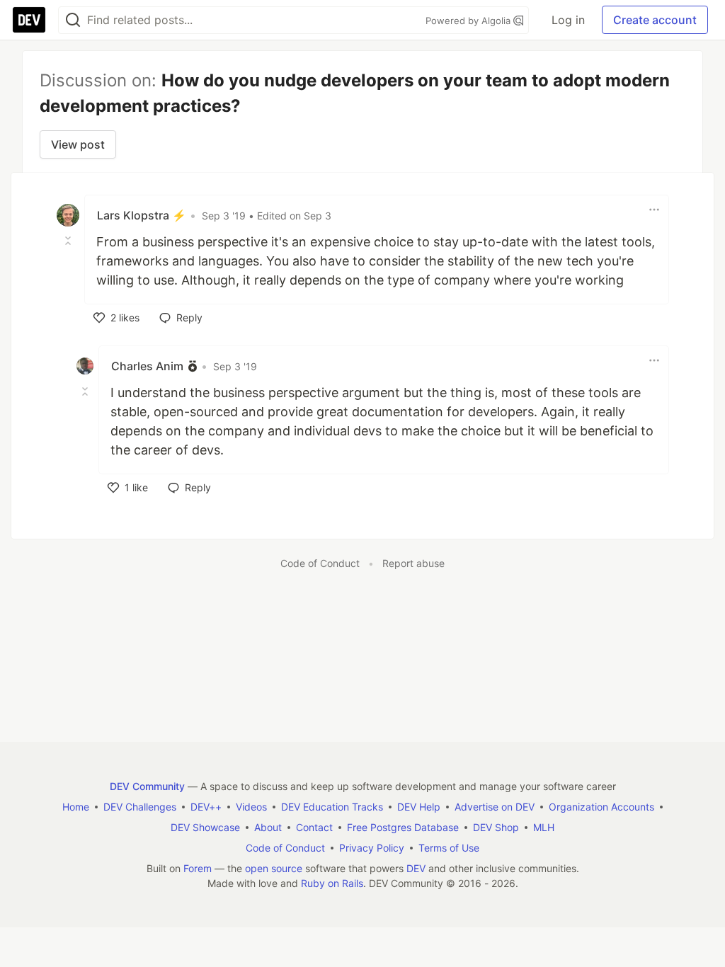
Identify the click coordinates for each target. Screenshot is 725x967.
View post (78, 144)
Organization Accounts (601, 807)
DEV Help (418, 807)
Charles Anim (147, 366)
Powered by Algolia (469, 20)
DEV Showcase (205, 827)
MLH (543, 827)
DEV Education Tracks (332, 807)
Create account (655, 20)
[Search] (73, 20)
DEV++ (206, 807)
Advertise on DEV (495, 807)
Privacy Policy (371, 848)
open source (273, 868)
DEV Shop (496, 827)
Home (75, 807)
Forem (197, 868)
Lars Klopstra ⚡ (141, 215)
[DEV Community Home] (29, 20)
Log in (568, 20)
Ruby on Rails (332, 883)
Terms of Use (448, 848)
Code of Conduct (320, 563)
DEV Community (147, 786)
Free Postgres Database (403, 827)
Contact (314, 827)
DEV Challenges (139, 807)
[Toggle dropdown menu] (654, 209)
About (268, 827)
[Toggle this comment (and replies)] (69, 240)
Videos (251, 807)
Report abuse (413, 563)
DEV (416, 868)
